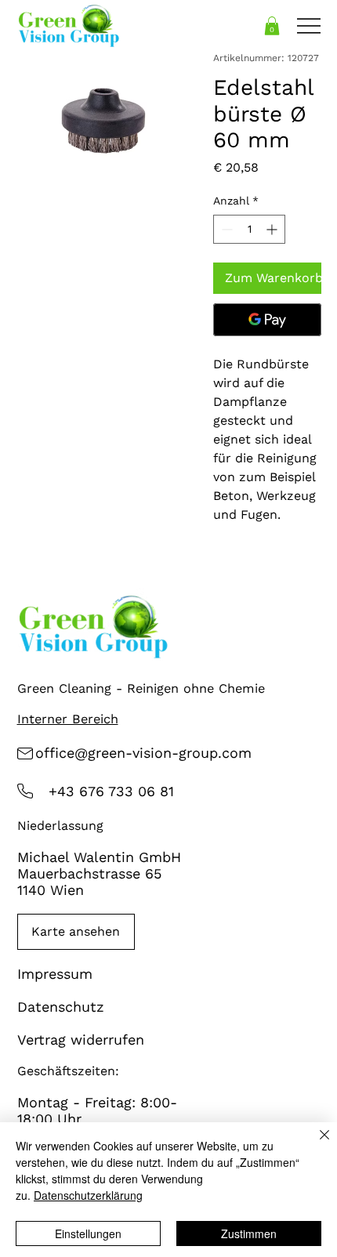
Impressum (54, 973)
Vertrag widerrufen (80, 1039)
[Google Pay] (267, 319)
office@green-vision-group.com (143, 752)
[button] (272, 25)
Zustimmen (249, 1233)
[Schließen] (315, 1144)
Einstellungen (88, 1233)
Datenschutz (60, 1006)
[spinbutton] (249, 229)
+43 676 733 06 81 (111, 791)
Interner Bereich (67, 719)
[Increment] (273, 229)
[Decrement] (225, 229)
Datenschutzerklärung (88, 1195)
